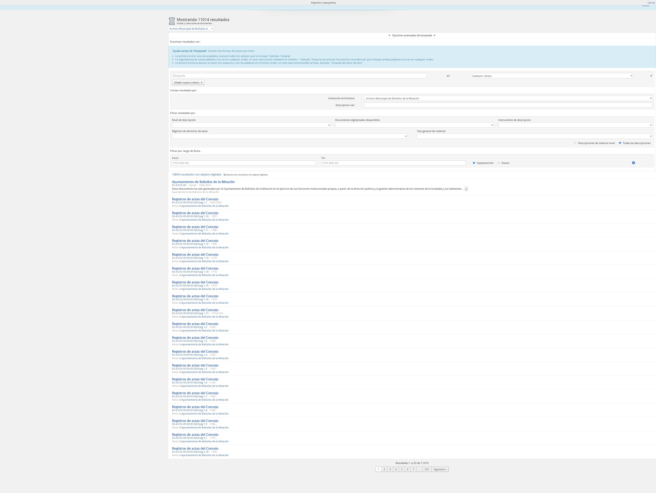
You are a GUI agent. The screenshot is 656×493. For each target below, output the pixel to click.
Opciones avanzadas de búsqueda (412, 35)
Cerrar (651, 2)
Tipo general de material (431, 131)
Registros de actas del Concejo (195, 199)
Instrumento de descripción (514, 120)
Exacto (505, 163)
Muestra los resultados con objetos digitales (247, 174)
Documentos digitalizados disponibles (357, 120)
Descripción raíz (345, 105)
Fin (323, 158)
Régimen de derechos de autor (190, 131)
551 (427, 469)
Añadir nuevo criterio (186, 82)
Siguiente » (440, 469)
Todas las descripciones (636, 143)
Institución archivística (341, 98)
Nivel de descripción (184, 120)
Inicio (175, 158)
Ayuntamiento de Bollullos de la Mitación (203, 182)
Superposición (485, 163)
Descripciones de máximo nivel (596, 143)
